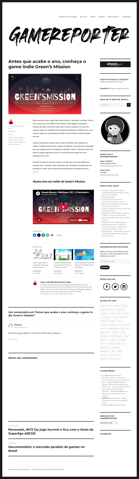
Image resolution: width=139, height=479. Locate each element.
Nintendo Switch (116, 336)
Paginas (118, 343)
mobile (122, 332)
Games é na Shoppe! (68, 17)
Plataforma (22, 142)
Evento (119, 321)
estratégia (111, 321)
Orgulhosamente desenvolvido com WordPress (48, 469)
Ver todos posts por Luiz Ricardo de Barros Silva (56, 294)
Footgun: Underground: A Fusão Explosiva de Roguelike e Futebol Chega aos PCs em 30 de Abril (115, 193)
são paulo (104, 355)
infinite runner (18, 140)
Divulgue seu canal (114, 375)
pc (124, 343)
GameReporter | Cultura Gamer (19, 469)
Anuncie (83, 17)
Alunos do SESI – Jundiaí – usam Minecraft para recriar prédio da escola (115, 400)
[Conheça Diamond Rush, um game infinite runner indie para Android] (63, 254)
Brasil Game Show (107, 309)
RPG (113, 351)
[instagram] (124, 287)
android (103, 306)
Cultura (126, 313)
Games (10, 134)
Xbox (119, 355)
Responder (13, 339)
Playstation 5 (105, 351)
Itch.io (35, 172)
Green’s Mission (18, 137)
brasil (125, 306)
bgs (110, 306)
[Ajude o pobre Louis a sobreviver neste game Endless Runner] (42, 254)
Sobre (92, 17)
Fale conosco (113, 17)
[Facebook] (107, 287)
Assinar (104, 267)
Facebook (105, 434)
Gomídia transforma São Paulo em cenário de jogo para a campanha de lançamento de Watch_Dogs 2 (114, 227)
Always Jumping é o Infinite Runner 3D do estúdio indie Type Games (84, 265)
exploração (112, 325)
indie (10, 140)
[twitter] (115, 287)
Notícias (104, 340)
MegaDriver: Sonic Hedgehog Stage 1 (114, 222)
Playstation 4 (115, 347)
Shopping (126, 17)
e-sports (115, 317)
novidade (112, 340)
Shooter (17, 144)
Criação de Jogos (115, 313)
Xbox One (104, 359)
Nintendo (104, 336)
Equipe (101, 17)
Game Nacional (123, 325)
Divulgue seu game (108, 197)
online (103, 343)
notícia (126, 336)
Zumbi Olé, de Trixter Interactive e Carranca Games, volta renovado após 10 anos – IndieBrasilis (116, 380)
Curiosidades (105, 317)
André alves (106, 405)
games (103, 328)
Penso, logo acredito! (120, 88)
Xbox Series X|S (115, 359)
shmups (11, 144)
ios (128, 328)
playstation (105, 347)
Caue (103, 375)
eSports (103, 321)
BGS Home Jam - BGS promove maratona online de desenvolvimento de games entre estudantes (116, 233)
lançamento (12, 142)
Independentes (113, 328)
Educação (123, 317)
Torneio (112, 355)
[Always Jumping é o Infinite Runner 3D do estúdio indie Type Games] (84, 254)
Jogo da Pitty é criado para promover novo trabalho (114, 393)
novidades (121, 340)
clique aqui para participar (111, 82)
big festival (117, 306)
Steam (119, 351)
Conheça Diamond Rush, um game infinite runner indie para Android (62, 265)
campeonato (120, 309)
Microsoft (115, 332)
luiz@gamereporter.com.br (109, 175)
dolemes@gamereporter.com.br (111, 166)
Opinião (110, 343)
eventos (103, 325)
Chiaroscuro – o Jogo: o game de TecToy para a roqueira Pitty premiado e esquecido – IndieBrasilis (116, 389)
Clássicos (104, 313)
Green (10, 137)
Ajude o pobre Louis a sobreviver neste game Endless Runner (40, 265)
